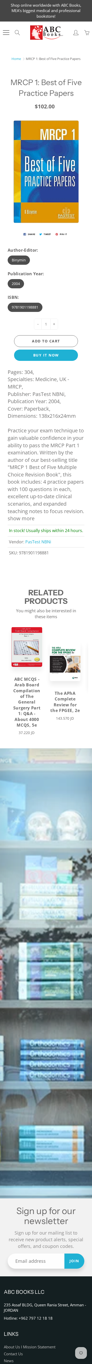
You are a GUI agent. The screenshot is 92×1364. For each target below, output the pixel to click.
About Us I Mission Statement (29, 1347)
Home (16, 58)
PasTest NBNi (38, 542)
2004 (16, 283)
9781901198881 (25, 307)
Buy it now (46, 355)
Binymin (19, 260)
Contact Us (13, 1353)
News (9, 1360)
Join (74, 1260)
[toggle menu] (6, 32)
